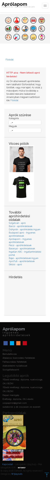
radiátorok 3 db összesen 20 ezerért (21, 407)
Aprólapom (18, 5)
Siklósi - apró (15, 264)
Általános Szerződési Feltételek (19, 358)
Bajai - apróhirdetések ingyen (23, 258)
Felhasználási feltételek (15, 362)
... (11, 122)
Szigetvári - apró (17, 223)
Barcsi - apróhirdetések (20, 226)
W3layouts (16, 474)
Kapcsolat (7, 464)
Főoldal (14, 100)
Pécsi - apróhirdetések (20, 245)
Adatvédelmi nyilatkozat (15, 366)
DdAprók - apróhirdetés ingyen (24, 229)
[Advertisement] (25, 295)
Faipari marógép (11, 395)
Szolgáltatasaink (11, 370)
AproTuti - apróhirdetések (22, 261)
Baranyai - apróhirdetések (22, 248)
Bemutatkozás (10, 354)
